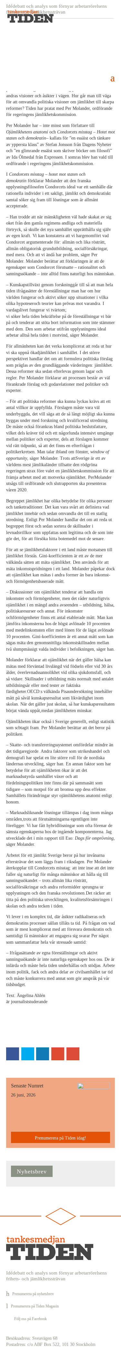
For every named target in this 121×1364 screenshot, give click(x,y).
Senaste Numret (27, 1085)
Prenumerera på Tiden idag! (60, 1138)
